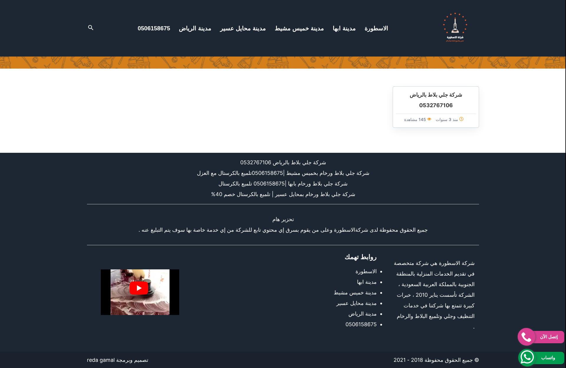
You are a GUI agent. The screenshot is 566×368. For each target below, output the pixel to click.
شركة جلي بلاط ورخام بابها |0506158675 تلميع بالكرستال (283, 183)
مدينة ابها (344, 28)
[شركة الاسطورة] (455, 28)
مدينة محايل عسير (243, 28)
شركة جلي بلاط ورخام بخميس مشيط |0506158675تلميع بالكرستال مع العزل (283, 173)
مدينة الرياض (195, 28)
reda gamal (101, 360)
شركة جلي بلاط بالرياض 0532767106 (283, 162)
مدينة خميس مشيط (299, 28)
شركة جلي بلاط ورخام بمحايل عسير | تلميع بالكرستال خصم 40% (283, 194)
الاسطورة (376, 28)
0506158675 (154, 28)
